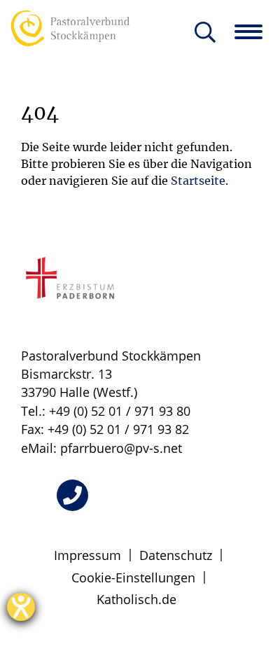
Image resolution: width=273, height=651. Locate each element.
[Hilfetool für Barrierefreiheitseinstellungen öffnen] (21, 607)
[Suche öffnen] (205, 33)
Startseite (198, 181)
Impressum (87, 555)
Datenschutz (175, 555)
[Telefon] (72, 495)
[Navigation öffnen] (253, 31)
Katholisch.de (136, 599)
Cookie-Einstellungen (133, 577)
